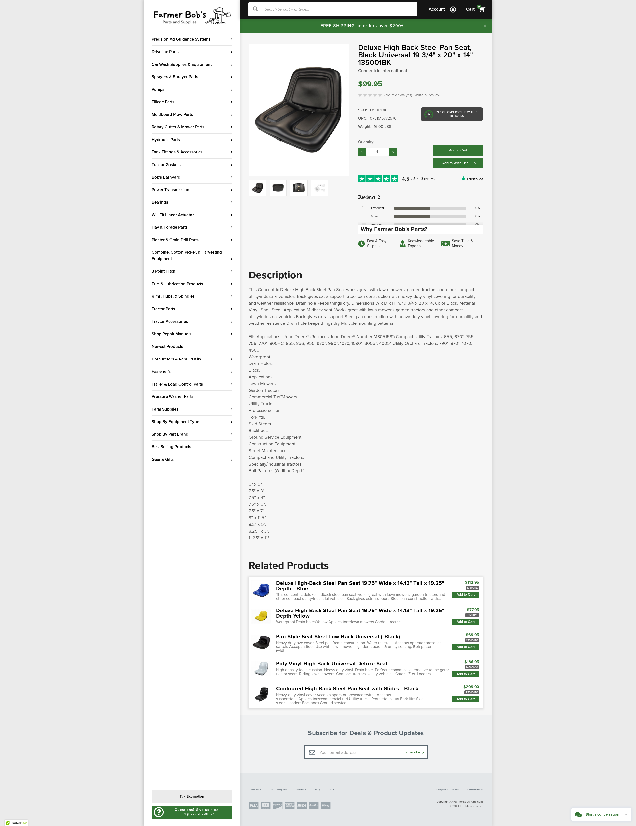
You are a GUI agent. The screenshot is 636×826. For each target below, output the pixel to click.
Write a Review (427, 95)
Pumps (158, 89)
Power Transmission (170, 189)
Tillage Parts (163, 102)
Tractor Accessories (170, 321)
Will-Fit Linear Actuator (173, 214)
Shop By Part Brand (170, 434)
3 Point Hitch (163, 271)
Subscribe (413, 752)
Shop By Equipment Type (175, 421)
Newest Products (167, 346)
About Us (301, 789)
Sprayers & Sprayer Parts (175, 76)
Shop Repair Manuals (171, 334)
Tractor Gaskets (166, 164)
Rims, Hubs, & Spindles (173, 296)
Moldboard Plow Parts (172, 114)
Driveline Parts (165, 51)
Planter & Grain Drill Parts (175, 240)
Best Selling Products (171, 446)
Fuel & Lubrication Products (177, 284)
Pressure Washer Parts (172, 396)
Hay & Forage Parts (170, 227)
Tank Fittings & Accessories (177, 152)
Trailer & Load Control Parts (177, 384)
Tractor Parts (163, 309)
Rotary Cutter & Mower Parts (178, 127)
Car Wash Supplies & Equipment (182, 64)
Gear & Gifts (163, 459)
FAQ (331, 789)
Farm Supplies (165, 409)
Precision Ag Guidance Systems (181, 39)
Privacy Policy (475, 789)
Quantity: (366, 141)
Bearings (160, 202)
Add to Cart (466, 594)
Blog (317, 789)
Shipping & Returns (447, 789)
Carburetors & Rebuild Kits (176, 359)
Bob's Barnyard (166, 177)
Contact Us (255, 789)
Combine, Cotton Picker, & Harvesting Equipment (187, 255)
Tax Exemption (278, 789)
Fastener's (161, 371)
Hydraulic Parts (166, 139)
